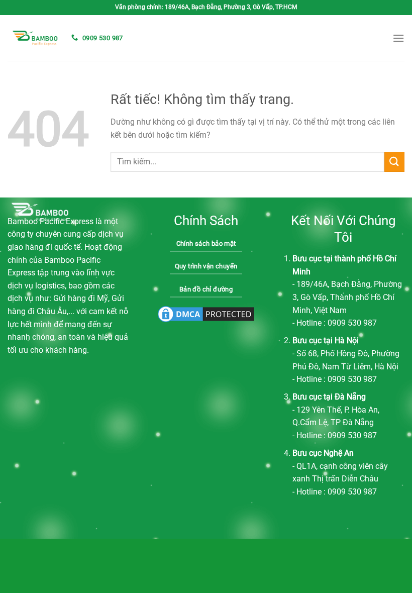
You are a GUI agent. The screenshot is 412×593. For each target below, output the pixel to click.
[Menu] (398, 38)
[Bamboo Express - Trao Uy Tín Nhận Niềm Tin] (35, 38)
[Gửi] (394, 161)
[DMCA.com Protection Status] (206, 314)
